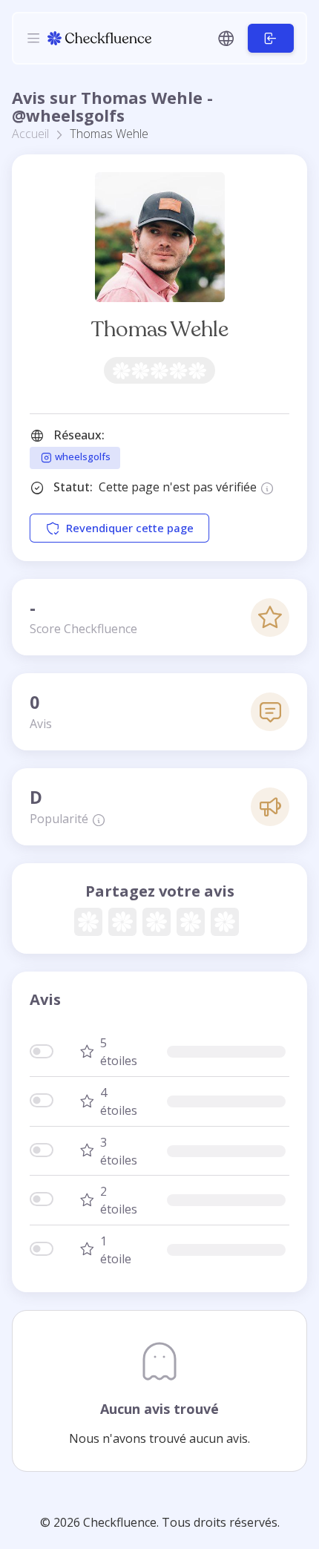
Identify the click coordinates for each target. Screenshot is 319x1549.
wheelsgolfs (82, 457)
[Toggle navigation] (33, 38)
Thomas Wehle (159, 329)
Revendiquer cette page (130, 528)
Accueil (30, 133)
